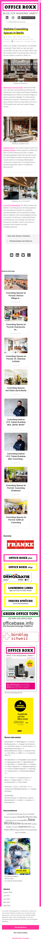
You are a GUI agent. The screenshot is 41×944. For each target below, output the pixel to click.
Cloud (16, 820)
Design (33, 41)
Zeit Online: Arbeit (14, 746)
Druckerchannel (9, 782)
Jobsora (29, 800)
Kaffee (34, 817)
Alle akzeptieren (20, 927)
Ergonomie (10, 820)
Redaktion (9, 37)
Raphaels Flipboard (29, 766)
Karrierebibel (8, 742)
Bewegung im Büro (14, 762)
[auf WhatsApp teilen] (29, 255)
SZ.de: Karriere (28, 746)
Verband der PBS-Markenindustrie (15, 789)
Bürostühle (26, 823)
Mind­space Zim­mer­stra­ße (13, 88)
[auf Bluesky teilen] (23, 255)
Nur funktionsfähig (20, 933)
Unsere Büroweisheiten (20, 603)
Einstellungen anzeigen (20, 938)
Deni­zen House (9, 148)
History (33, 827)
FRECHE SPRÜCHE (20, 601)
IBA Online (11, 764)
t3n (5, 778)
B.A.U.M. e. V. (25, 787)
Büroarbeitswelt (16, 39)
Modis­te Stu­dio (9, 150)
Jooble (20, 800)
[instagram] (13, 17)
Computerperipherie (31, 830)
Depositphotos (9, 802)
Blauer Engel (17, 780)
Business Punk (30, 751)
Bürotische (27, 817)
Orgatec (33, 764)
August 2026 (7, 892)
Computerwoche (23, 778)
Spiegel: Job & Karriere (27, 744)
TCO (25, 780)
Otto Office (11, 753)
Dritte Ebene (10, 814)
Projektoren (34, 824)
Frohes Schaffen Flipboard (16, 769)
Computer (15, 827)
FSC (16, 787)
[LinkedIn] (7, 17)
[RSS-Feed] (19, 17)
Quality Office (22, 764)
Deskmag (32, 769)
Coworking (27, 41)
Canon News (23, 782)
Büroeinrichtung (28, 39)
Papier (16, 832)
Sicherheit (16, 814)
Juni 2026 (6, 899)
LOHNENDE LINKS (20, 588)
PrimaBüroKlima (9, 760)
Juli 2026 (6, 896)
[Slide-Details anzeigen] (20, 544)
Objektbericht (24, 826)
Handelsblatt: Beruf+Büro (12, 748)
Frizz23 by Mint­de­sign (11, 205)
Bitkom (6, 780)
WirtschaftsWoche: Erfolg (13, 751)
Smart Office (9, 830)
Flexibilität (31, 814)
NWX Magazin (21, 742)
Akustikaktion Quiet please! (28, 760)
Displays (17, 830)
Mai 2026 (6, 902)
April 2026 (6, 906)
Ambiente (7, 787)
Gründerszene (12, 771)
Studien (8, 827)
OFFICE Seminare (10, 798)
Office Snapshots (13, 766)
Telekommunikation (10, 817)
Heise (12, 778)
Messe (22, 830)
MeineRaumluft (29, 762)
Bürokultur (6, 41)
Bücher (17, 823)
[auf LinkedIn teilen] (17, 255)
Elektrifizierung (24, 814)
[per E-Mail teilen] (12, 255)
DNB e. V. (21, 753)
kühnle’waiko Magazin (28, 771)
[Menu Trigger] (39, 1)
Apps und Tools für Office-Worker (20, 590)
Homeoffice (23, 820)
